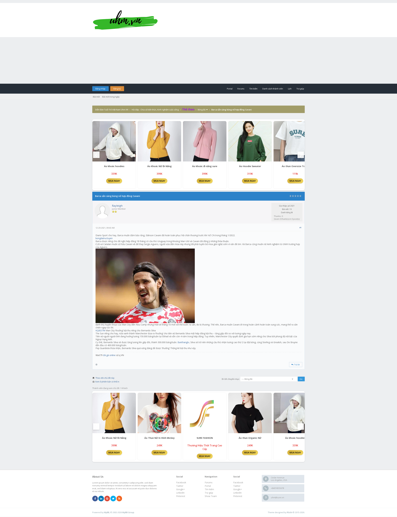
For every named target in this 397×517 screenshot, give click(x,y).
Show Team (211, 496)
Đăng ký (117, 88)
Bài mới (96, 96)
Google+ (237, 489)
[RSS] (119, 498)
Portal (229, 88)
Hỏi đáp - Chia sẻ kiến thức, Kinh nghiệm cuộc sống (155, 109)
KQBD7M (100, 330)
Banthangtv (183, 342)
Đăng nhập (100, 88)
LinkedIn (237, 492)
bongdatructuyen (104, 238)
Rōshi (289, 512)
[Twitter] (113, 498)
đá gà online (109, 355)
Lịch (290, 88)
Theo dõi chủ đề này (105, 377)
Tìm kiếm (253, 88)
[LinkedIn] (101, 498)
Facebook (238, 482)
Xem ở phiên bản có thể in (107, 381)
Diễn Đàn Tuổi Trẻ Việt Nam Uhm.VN (111, 109)
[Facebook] (95, 498)
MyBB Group (128, 512)
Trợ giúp (300, 88)
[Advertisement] (198, 60)
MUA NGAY (114, 180)
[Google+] (107, 498)
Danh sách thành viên (272, 88)
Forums (240, 88)
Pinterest (237, 496)
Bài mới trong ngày (111, 96)
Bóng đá (201, 109)
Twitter (236, 485)
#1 (300, 227)
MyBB (106, 512)
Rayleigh (117, 205)
